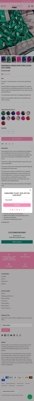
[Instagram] (14, 209)
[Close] (30, 190)
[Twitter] (10, 209)
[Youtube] (17, 209)
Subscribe (17, 205)
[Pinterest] (19, 209)
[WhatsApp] (24, 209)
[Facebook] (12, 209)
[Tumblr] (21, 209)
